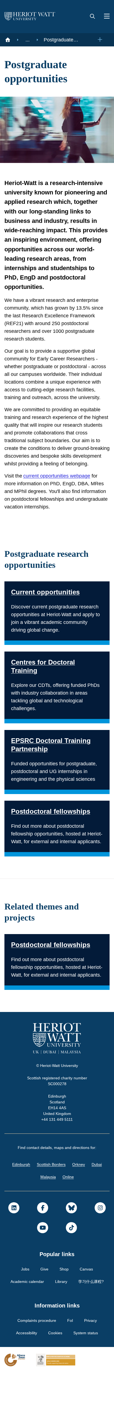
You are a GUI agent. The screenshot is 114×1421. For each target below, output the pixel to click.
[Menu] (105, 16)
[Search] (92, 16)
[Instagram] (100, 1255)
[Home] (7, 39)
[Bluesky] (71, 1255)
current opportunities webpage (61, 500)
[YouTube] (42, 1275)
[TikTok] (71, 1275)
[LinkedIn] (13, 1255)
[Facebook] (42, 1255)
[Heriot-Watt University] (29, 16)
